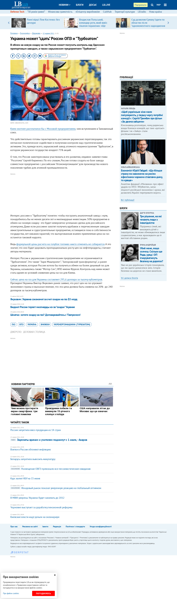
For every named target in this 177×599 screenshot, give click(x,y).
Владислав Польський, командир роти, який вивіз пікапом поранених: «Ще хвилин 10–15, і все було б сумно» (93, 26)
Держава (36, 33)
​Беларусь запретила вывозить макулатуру (32, 459)
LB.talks (142, 11)
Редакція (57, 526)
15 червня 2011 (48, 33)
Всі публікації (127, 200)
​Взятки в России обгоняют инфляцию (30, 449)
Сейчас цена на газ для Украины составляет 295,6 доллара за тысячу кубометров (56, 279)
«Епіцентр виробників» (88, 11)
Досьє (93, 4)
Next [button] (168, 22)
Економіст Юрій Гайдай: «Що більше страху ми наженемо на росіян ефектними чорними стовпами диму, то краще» (142, 175)
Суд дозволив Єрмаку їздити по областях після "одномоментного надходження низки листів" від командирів (148, 24)
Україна (31, 324)
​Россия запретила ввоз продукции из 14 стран (35, 430)
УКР (159, 4)
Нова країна (155, 11)
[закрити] (54, 575)
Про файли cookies (11, 593)
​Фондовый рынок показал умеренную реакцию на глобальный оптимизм (56, 488)
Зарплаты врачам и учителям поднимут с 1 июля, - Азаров (49, 440)
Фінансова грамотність (60, 11)
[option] (36, 22)
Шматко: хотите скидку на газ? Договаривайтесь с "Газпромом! (45, 315)
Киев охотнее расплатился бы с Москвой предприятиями (43, 128)
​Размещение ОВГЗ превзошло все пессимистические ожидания (51, 469)
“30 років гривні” (36, 11)
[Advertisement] (62, 194)
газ (13, 324)
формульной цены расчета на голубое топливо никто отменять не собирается (60, 244)
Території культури (125, 11)
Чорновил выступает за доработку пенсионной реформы (41, 507)
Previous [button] (8, 22)
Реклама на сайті (30, 526)
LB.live (106, 4)
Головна (14, 33)
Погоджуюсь (43, 593)
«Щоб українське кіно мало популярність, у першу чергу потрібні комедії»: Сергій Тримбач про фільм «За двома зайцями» (142, 116)
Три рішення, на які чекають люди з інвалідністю (151, 220)
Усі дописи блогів (129, 278)
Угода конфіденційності (101, 526)
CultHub (107, 11)
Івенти (45, 526)
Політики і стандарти (75, 526)
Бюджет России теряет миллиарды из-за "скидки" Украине (42, 307)
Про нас (14, 526)
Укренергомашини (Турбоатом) (72, 324)
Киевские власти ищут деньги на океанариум (34, 517)
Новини (63, 4)
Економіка (25, 33)
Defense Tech (17, 11)
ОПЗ (21, 324)
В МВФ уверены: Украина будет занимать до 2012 (37, 497)
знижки (45, 324)
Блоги (79, 4)
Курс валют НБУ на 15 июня (25, 478)
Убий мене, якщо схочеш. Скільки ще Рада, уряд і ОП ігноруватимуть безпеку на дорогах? (151, 254)
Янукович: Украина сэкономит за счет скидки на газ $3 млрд (43, 299)
